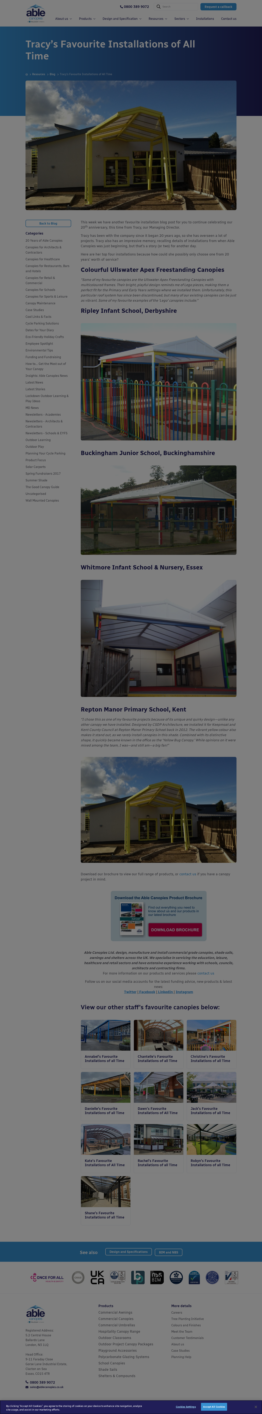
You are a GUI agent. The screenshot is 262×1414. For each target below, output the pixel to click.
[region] (131, 1407)
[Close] (256, 1407)
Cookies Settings (186, 1406)
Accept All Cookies (214, 1406)
